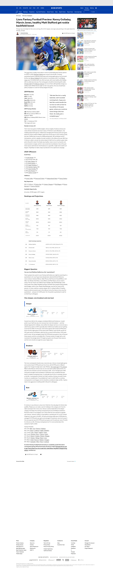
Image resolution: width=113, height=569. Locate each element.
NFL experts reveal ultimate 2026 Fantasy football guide (89, 89)
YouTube (73, 543)
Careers (32, 544)
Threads (73, 552)
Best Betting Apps (20, 548)
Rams (41, 442)
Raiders (42, 440)
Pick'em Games (19, 543)
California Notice (48, 550)
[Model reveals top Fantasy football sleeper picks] (80, 82)
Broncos (37, 440)
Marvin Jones (31, 314)
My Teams (87, 546)
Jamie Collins (29, 178)
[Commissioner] (60, 559)
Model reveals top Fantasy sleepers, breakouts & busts (90, 58)
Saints (46, 434)
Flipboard (73, 553)
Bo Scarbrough (55, 367)
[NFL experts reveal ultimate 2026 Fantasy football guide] (80, 90)
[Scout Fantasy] (74, 560)
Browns (42, 436)
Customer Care (61, 544)
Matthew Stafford (38, 74)
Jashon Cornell (32, 172)
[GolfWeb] (81, 560)
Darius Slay (38, 184)
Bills (31, 428)
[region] (87, 23)
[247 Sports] (33, 559)
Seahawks (33, 442)
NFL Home (18, 15)
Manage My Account (89, 543)
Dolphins (43, 428)
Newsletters (87, 544)
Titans (45, 432)
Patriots (38, 428)
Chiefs (32, 440)
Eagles (41, 430)
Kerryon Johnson (40, 84)
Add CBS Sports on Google (69, 33)
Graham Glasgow (48, 184)
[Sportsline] (42, 560)
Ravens (32, 436)
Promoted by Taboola (70, 461)
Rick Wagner (58, 184)
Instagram (73, 546)
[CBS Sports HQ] (54, 557)
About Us (32, 543)
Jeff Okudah (30, 157)
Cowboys (36, 430)
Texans (36, 432)
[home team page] (30, 310)
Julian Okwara (31, 161)
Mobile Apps (19, 553)
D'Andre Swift (28, 84)
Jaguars (41, 432)
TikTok (72, 544)
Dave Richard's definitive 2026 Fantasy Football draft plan (90, 42)
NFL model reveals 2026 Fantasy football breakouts (90, 73)
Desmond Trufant (39, 178)
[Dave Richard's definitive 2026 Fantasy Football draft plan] (80, 43)
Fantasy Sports (19, 544)
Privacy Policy (47, 544)
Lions (28, 72)
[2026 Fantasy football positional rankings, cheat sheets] (80, 98)
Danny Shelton (63, 178)
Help (58, 543)
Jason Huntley (32, 169)
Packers (33, 438)
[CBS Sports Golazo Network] (67, 557)
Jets (34, 428)
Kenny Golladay (35, 78)
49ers (37, 442)
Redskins (46, 430)
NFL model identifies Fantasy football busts (89, 65)
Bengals (47, 436)
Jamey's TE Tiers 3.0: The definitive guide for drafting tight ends (90, 105)
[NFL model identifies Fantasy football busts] (80, 67)
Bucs (37, 434)
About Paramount (34, 546)
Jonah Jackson (31, 163)
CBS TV (32, 550)
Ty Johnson (64, 367)
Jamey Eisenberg (24, 33)
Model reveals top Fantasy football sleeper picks (90, 80)
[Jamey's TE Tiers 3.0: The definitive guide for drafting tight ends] (80, 106)
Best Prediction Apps (21, 550)
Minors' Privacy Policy (49, 546)
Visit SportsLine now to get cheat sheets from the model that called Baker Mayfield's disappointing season (45, 448)
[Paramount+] (51, 559)
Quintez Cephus (32, 167)
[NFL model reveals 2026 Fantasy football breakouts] (80, 75)
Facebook (73, 548)
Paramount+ (33, 548)
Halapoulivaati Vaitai (52, 178)
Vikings (37, 438)
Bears (41, 438)
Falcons (42, 434)
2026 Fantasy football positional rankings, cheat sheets (90, 97)
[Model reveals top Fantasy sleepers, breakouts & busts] (80, 59)
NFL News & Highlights (27, 15)
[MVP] (67, 559)
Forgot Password (89, 548)
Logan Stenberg (32, 165)
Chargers (47, 440)
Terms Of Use (47, 543)
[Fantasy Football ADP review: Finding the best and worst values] (80, 51)
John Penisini (31, 171)
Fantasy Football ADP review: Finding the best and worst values (90, 50)
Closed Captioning (48, 549)
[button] (84, 12)
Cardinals (46, 442)
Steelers (37, 436)
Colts (32, 432)
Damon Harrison (35, 186)
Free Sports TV (19, 546)
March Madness (20, 552)
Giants (31, 430)
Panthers (33, 434)
